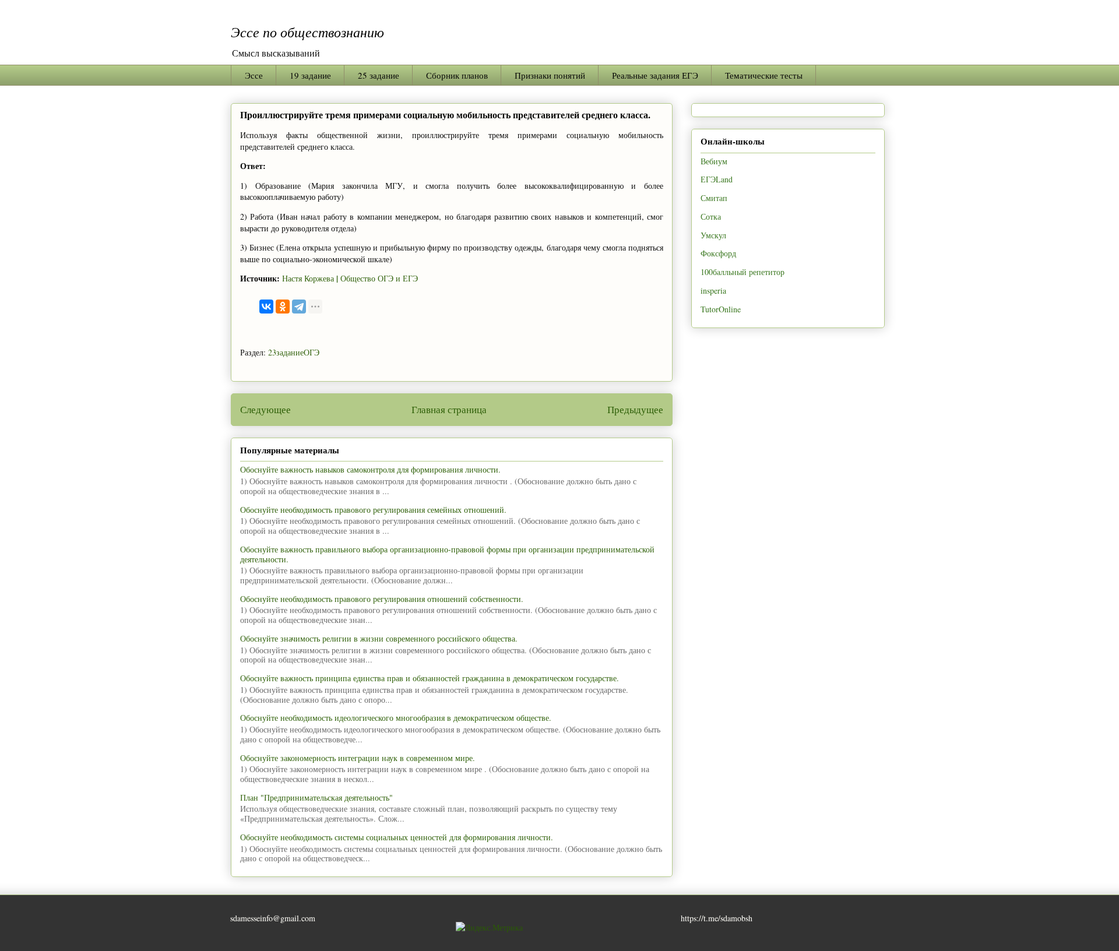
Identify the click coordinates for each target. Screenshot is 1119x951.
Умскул (713, 235)
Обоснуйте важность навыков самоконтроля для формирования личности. (370, 469)
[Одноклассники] (283, 307)
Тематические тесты (764, 75)
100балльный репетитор (742, 271)
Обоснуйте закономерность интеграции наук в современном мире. (357, 757)
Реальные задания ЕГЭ (655, 75)
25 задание (378, 75)
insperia (713, 290)
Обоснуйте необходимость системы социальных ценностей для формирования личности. (396, 837)
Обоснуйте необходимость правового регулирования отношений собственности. (381, 598)
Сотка (711, 216)
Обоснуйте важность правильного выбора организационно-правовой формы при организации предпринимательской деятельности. (447, 554)
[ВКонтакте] (266, 307)
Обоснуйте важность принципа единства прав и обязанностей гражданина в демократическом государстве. (429, 678)
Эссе (254, 75)
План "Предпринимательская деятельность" (316, 797)
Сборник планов (457, 75)
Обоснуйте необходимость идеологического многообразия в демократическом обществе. (395, 717)
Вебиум (714, 161)
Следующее (265, 409)
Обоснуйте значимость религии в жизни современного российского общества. (379, 638)
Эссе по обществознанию (307, 31)
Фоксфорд (718, 253)
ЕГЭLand (717, 179)
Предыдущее (635, 409)
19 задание (310, 75)
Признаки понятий (550, 75)
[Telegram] (299, 307)
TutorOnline (721, 309)
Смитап (714, 197)
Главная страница (449, 409)
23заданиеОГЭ (293, 352)
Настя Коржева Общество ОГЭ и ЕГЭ (350, 278)
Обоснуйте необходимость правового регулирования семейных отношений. (373, 509)
